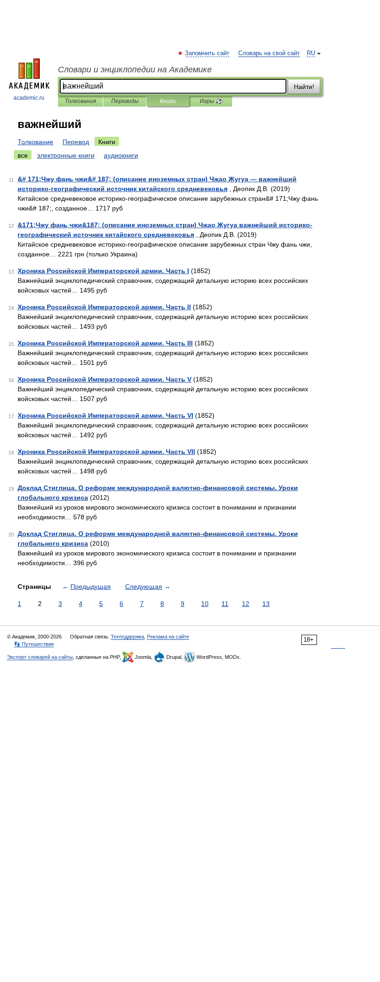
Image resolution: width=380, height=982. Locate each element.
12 (245, 603)
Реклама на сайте (168, 636)
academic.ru (28, 98)
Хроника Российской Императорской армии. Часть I (103, 270)
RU (311, 53)
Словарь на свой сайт (269, 53)
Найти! (304, 86)
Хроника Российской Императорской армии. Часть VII (106, 451)
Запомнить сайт (207, 53)
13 (266, 603)
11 (225, 603)
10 (205, 603)
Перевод (76, 142)
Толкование (35, 142)
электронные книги (66, 155)
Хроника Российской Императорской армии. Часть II (104, 307)
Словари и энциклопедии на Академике (135, 69)
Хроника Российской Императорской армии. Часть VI (105, 415)
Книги (168, 101)
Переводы (125, 101)
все (23, 155)
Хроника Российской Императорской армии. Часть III (105, 343)
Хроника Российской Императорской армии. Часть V (104, 379)
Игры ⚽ (211, 101)
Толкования (80, 101)
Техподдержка (127, 636)
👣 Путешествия (34, 644)
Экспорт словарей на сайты (40, 657)
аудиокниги (121, 155)
